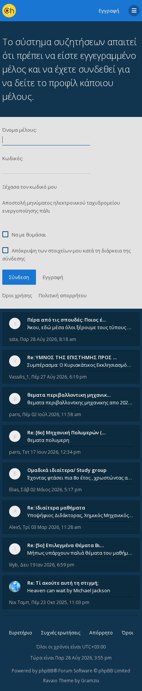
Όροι (127, 632)
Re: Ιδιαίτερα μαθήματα (56, 507)
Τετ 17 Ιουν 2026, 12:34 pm (51, 452)
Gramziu (90, 680)
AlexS (14, 527)
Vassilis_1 (19, 377)
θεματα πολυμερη (48, 440)
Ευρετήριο (20, 632)
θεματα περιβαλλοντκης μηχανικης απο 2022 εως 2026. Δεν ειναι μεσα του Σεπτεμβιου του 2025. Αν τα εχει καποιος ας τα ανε (80, 402)
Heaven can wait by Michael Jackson (68, 590)
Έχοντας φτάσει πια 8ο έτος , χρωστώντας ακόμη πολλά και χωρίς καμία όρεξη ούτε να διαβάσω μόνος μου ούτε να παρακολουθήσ (80, 477)
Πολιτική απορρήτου (63, 295)
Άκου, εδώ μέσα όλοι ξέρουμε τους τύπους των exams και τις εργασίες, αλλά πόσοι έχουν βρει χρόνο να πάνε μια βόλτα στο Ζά (80, 327)
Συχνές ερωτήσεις (60, 632)
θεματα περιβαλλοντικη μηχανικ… (69, 394)
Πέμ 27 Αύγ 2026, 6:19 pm (59, 377)
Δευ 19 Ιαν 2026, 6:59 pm (47, 565)
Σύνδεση (19, 277)
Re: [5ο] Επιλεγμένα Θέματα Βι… (65, 545)
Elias (14, 489)
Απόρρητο (101, 632)
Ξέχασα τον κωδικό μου (29, 186)
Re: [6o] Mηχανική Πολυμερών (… (66, 432)
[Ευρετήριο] (9, 10)
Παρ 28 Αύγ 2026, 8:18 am (48, 339)
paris (14, 414)
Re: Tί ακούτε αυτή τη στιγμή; (62, 582)
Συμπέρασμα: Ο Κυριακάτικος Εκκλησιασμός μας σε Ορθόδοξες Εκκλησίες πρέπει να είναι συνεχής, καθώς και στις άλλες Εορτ (80, 364)
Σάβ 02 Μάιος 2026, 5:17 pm (51, 489)
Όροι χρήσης (17, 295)
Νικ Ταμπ (19, 602)
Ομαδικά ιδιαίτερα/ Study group (66, 470)
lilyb (13, 565)
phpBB (46, 670)
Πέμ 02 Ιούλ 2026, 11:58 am (51, 414)
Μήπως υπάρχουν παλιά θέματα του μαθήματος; (80, 552)
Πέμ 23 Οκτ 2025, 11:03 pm (60, 602)
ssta (13, 339)
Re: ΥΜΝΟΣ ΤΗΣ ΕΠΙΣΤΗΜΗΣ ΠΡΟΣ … (72, 357)
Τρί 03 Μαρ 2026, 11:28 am (52, 527)
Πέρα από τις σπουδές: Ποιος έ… (66, 319)
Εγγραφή (109, 10)
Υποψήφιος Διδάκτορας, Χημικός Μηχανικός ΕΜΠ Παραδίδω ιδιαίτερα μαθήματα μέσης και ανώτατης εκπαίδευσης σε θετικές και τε (80, 515)
